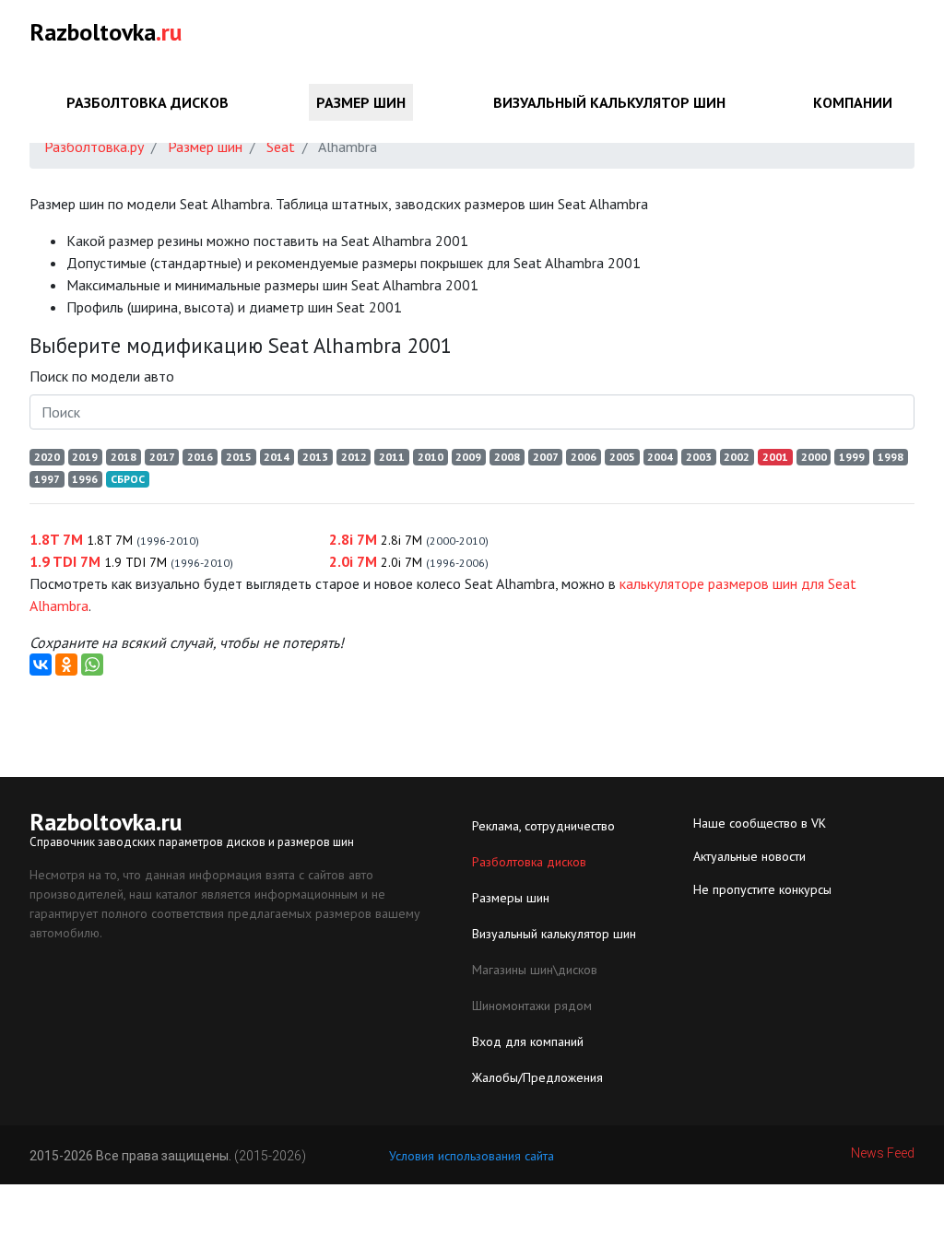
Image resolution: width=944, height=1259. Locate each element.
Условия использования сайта (471, 1155)
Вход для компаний (528, 1041)
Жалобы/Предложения (537, 1077)
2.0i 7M (409, 561)
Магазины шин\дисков (534, 969)
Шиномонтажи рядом (532, 1005)
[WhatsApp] (92, 664)
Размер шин (361, 102)
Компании (852, 102)
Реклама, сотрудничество (543, 826)
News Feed (882, 1153)
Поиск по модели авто (102, 376)
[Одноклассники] (66, 664)
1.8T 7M (114, 539)
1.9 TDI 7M (131, 561)
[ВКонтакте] (41, 664)
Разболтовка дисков (147, 102)
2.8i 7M (409, 539)
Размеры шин (510, 897)
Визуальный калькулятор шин (609, 102)
